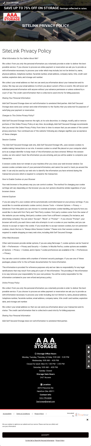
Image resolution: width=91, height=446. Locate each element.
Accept (45, 435)
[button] (87, 419)
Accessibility (7, 414)
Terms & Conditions (23, 414)
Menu (84, 17)
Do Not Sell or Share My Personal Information (39, 440)
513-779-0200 (12, 3)
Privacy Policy (60, 440)
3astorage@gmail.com (45, 401)
